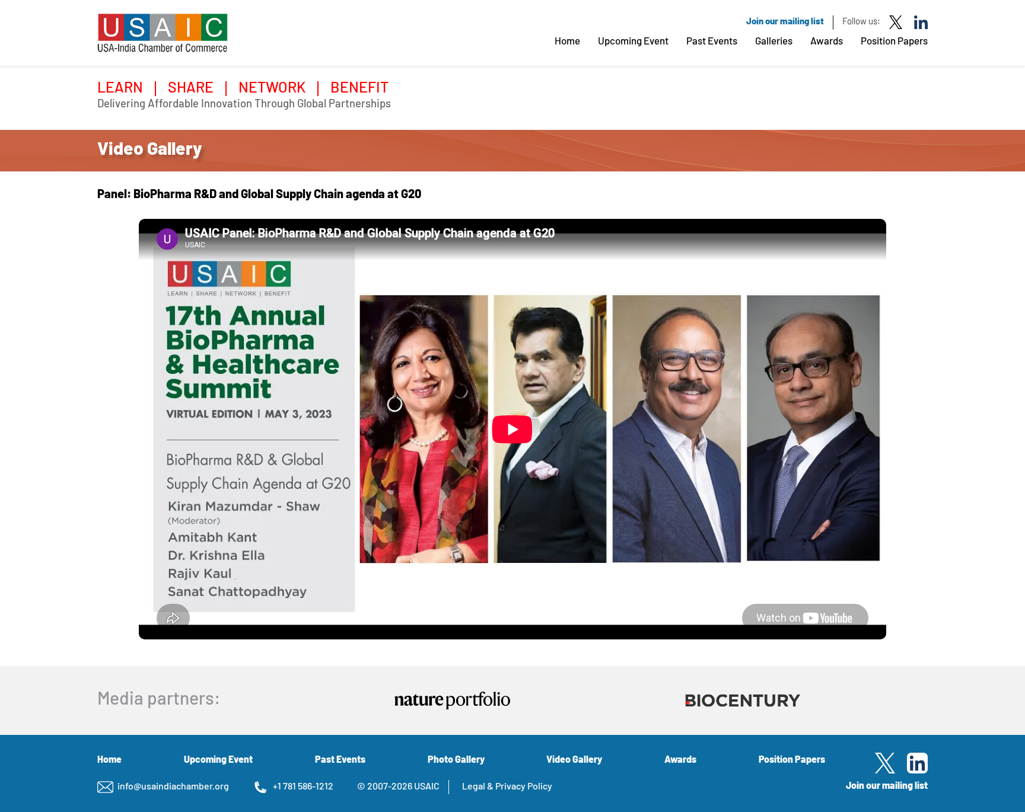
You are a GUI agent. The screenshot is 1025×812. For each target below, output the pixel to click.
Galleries (773, 42)
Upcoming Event (633, 42)
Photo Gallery (456, 760)
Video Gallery (574, 760)
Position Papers (894, 42)
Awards (826, 42)
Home (567, 42)
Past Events (711, 42)
